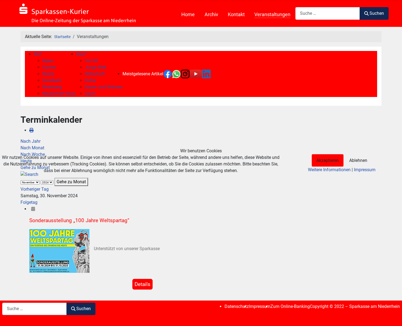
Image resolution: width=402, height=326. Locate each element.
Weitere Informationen (329, 169)
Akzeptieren (327, 160)
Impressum (364, 169)
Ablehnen (358, 160)
